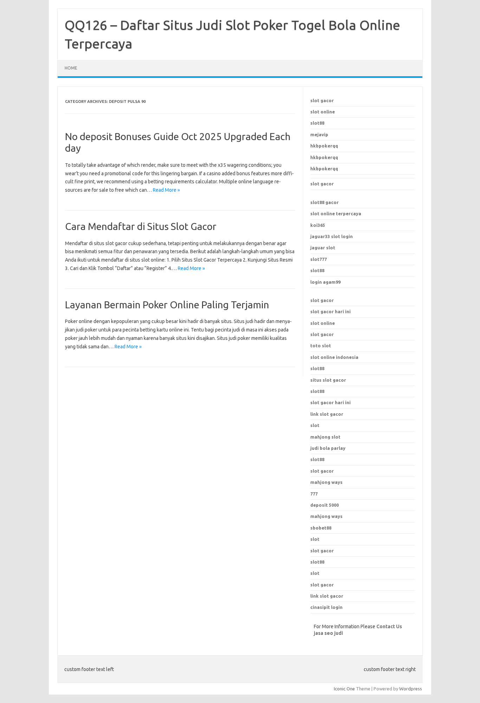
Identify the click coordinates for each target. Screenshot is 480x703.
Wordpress (410, 688)
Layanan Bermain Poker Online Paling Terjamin (167, 304)
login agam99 (325, 282)
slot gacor (322, 100)
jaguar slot (322, 247)
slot (314, 539)
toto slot (320, 345)
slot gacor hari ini (330, 311)
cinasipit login (326, 607)
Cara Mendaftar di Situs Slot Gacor (140, 226)
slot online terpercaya (335, 213)
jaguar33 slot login (331, 236)
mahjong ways (326, 482)
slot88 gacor (324, 202)
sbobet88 (320, 527)
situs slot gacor (328, 379)
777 (314, 493)
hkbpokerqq (324, 145)
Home (71, 68)
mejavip (319, 134)
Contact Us (389, 626)
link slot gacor (326, 414)
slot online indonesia (334, 357)
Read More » (166, 190)
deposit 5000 (324, 504)
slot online (322, 111)
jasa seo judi (328, 633)
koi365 (317, 225)
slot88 (317, 122)
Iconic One (344, 688)
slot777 (318, 259)
